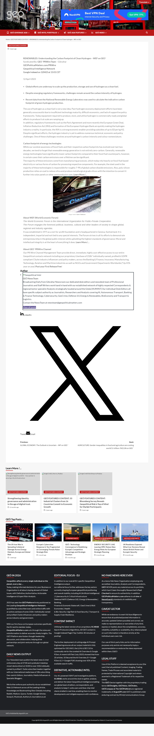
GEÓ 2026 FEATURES (75, 32)
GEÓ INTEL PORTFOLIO (47, 32)
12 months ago (14, 507)
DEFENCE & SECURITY (131, 538)
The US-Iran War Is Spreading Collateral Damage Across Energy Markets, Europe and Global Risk (19, 549)
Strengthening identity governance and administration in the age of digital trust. (22, 501)
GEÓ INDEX (100, 32)
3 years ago (13, 49)
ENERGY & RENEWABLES (103, 538)
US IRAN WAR (13, 538)
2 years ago (49, 510)
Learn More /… (80, 174)
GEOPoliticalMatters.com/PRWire (39, 65)
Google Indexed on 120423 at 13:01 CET (41, 72)
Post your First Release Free (48, 266)
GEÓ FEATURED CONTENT (20, 39)
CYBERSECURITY (43, 538)
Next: (106, 445)
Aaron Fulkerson (81, 214)
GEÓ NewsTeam (30, 278)
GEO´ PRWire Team (47, 61)
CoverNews (109, 720)
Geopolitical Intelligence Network (39, 68)
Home (8, 39)
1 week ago (13, 557)
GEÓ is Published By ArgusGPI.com (17, 713)
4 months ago (100, 555)
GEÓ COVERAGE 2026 (18, 32)
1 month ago (42, 555)
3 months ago (71, 557)
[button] (146, 33)
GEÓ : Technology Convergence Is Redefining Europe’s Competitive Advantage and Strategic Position (76, 549)
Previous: (44, 444)
